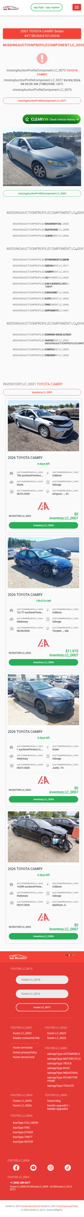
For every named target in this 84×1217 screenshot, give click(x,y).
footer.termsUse (22, 1047)
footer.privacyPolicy (25, 1052)
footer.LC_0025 (56, 1033)
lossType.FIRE (21, 1127)
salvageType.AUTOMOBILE (63, 1054)
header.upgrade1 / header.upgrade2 (58, 1107)
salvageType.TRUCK (59, 1063)
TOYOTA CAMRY (50, 384)
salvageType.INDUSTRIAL (62, 1073)
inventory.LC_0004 (43, 525)
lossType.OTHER (23, 1132)
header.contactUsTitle (26, 1038)
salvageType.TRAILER (60, 1085)
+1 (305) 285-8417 (20, 1182)
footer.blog (54, 1101)
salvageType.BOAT (58, 1068)
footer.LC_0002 (22, 1033)
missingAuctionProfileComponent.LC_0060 (42, 193)
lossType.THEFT (22, 1137)
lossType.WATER (23, 1141)
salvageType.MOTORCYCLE (64, 1058)
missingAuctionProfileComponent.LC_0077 (42, 100)
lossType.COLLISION (25, 1122)
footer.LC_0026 (56, 1038)
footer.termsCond (23, 1057)
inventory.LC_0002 (42, 392)
